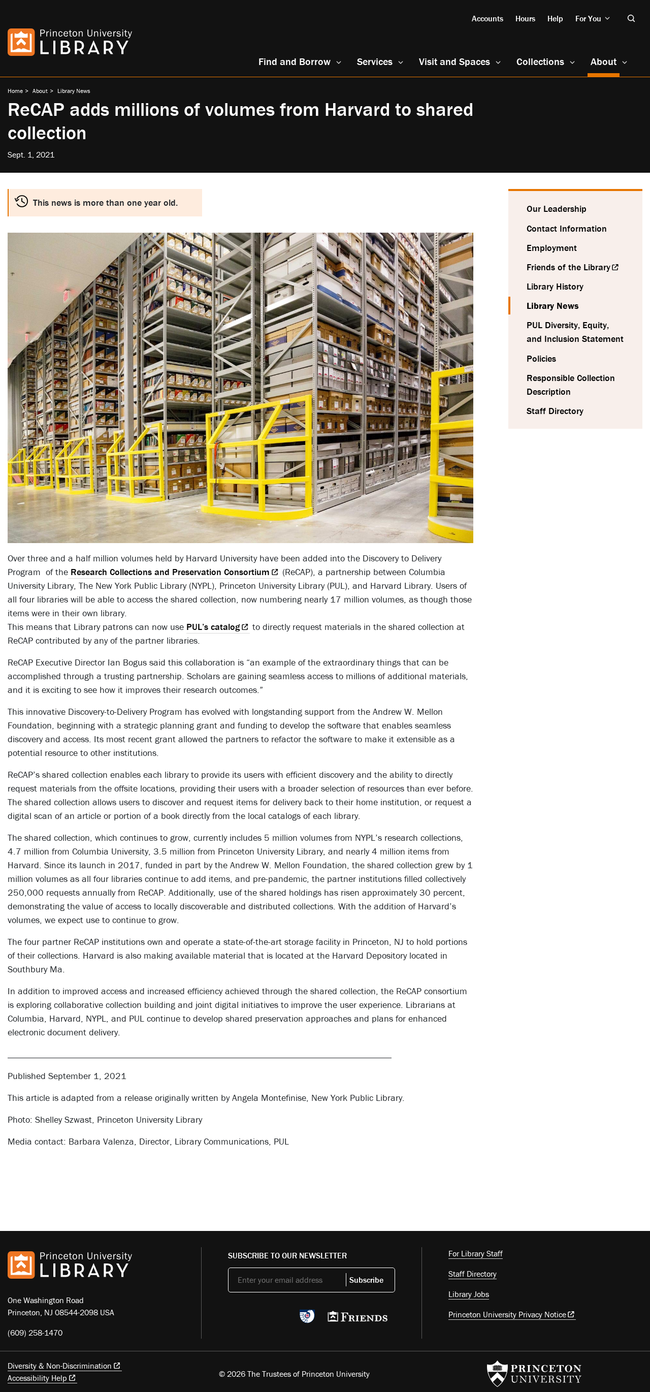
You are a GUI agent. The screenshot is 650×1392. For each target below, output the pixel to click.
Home (15, 90)
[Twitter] (234, 1319)
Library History (555, 286)
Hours (525, 18)
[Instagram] (281, 1319)
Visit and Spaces (454, 61)
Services (375, 61)
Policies (541, 358)
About (605, 61)
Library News (73, 90)
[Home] (70, 42)
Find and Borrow (294, 61)
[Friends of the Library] (357, 1319)
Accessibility (37, 1378)
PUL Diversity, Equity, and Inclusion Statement (575, 331)
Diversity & (60, 1366)
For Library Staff (475, 1253)
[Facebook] (258, 1319)
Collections (540, 61)
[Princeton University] (534, 1373)
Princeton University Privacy (507, 1314)
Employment (552, 248)
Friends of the (568, 267)
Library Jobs (468, 1294)
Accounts (487, 18)
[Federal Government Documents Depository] (307, 1321)
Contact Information (567, 228)
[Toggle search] (631, 18)
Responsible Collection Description (571, 384)
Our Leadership (557, 208)
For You (588, 18)
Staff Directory (555, 411)
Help (555, 18)
